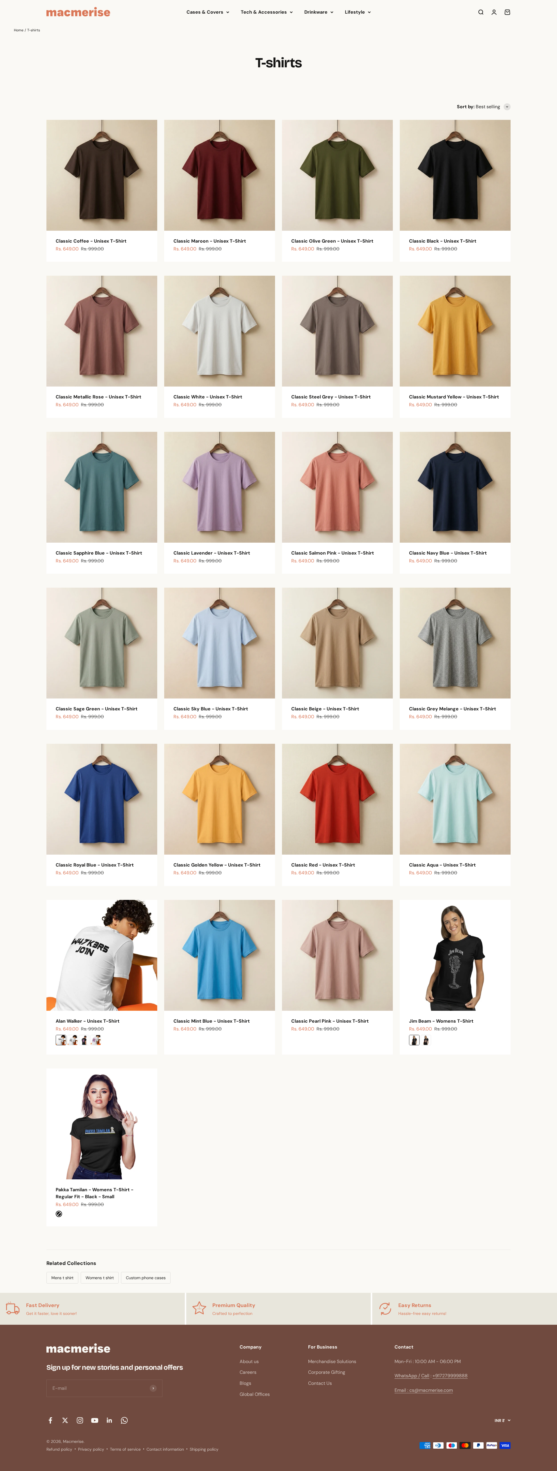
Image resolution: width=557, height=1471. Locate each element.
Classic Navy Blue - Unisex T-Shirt (448, 553)
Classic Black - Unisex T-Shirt (442, 241)
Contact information (165, 1449)
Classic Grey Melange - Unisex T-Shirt (452, 709)
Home (18, 30)
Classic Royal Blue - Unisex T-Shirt (95, 865)
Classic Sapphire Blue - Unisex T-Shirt (99, 553)
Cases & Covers (205, 12)
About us (249, 1361)
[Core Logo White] (72, 1040)
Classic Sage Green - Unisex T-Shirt (97, 709)
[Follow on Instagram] (80, 1420)
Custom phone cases (146, 1277)
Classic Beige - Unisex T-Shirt (325, 709)
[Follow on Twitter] (65, 1420)
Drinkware (316, 12)
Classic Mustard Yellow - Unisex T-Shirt (454, 397)
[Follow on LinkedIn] (109, 1420)
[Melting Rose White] (96, 1040)
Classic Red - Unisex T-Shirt (323, 865)
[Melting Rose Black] (84, 1040)
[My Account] (494, 12)
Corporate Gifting (326, 1372)
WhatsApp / (407, 1376)
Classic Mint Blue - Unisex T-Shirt (211, 1021)
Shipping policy (204, 1449)
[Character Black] (426, 1040)
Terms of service (125, 1449)
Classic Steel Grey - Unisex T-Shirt (331, 397)
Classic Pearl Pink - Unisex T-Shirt (330, 1021)
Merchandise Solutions (332, 1361)
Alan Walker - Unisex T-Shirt (88, 1021)
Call (425, 1376)
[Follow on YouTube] (95, 1420)
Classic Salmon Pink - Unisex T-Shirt (332, 553)
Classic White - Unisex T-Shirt (207, 397)
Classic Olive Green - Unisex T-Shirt (332, 241)
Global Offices (255, 1394)
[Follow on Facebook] (50, 1420)
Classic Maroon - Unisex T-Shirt (209, 241)
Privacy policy (91, 1449)
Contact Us (320, 1383)
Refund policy (59, 1449)
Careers (248, 1372)
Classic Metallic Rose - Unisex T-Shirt (98, 397)
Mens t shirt (62, 1277)
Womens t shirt (100, 1277)
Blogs (245, 1383)
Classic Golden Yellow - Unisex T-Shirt (217, 865)
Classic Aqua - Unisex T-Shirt (442, 865)
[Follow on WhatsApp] (124, 1420)
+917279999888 (450, 1376)
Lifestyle (355, 12)
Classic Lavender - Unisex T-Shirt (211, 553)
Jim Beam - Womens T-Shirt (441, 1021)
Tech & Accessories (264, 12)
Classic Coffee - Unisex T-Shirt (91, 241)
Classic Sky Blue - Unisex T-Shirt (210, 709)
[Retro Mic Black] (414, 1040)
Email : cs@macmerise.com (424, 1390)
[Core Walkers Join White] (61, 1040)
